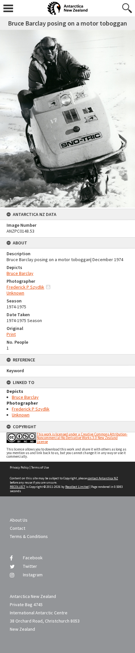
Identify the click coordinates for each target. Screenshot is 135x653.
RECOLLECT (17, 487)
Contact (17, 528)
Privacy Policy (19, 467)
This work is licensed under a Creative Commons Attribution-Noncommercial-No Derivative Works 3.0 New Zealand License (82, 438)
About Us (19, 520)
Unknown (15, 293)
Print (11, 334)
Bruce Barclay (20, 273)
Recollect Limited (77, 487)
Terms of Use (40, 467)
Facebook (33, 558)
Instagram (33, 575)
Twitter (30, 566)
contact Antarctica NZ (102, 478)
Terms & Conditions (29, 536)
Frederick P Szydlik (25, 287)
